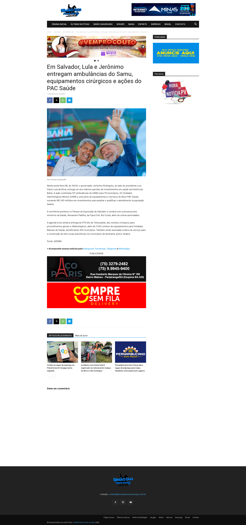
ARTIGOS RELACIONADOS (60, 335)
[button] (195, 24)
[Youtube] (131, 502)
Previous (50, 47)
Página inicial (59, 24)
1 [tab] (95, 60)
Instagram (88, 248)
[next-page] (53, 376)
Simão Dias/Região (103, 24)
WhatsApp (124, 248)
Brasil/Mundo (68, 32)
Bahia (131, 24)
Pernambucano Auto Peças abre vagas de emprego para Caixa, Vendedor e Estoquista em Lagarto (130, 368)
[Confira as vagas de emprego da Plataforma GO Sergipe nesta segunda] (62, 352)
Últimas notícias (80, 24)
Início (49, 32)
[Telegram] (69, 100)
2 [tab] (98, 60)
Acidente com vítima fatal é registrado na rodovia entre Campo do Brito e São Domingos (96, 368)
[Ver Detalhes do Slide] (96, 47)
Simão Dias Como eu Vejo (84, 522)
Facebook (100, 248)
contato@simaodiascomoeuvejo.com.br (127, 494)
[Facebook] (50, 100)
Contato (180, 24)
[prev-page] (49, 376)
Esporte (142, 24)
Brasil (168, 24)
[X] (56, 100)
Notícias (57, 32)
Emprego (156, 24)
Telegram (111, 248)
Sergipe (120, 24)
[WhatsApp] (63, 100)
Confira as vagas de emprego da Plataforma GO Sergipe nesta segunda (60, 368)
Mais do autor (81, 335)
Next (143, 47)
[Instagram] (123, 502)
